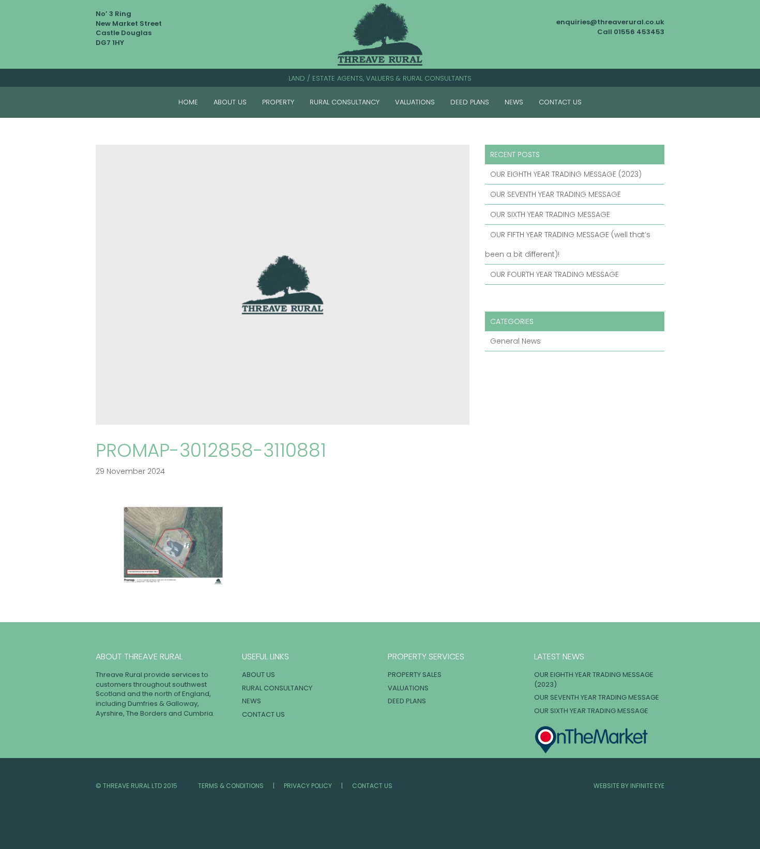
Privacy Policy (308, 785)
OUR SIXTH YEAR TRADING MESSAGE (550, 214)
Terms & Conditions (231, 785)
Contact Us (560, 102)
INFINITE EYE (647, 785)
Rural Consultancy (344, 102)
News (514, 102)
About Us (230, 102)
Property (278, 102)
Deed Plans (469, 102)
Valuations (415, 102)
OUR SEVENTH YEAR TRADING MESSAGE (555, 194)
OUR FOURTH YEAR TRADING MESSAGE (554, 274)
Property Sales (415, 675)
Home (188, 102)
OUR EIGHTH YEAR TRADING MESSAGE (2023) (566, 174)
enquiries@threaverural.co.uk (610, 22)
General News (515, 341)
